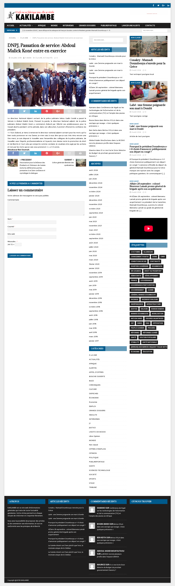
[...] (163, 173)
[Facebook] (153, 5)
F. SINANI (28, 57)
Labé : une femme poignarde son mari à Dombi (148, 106)
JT (90, 423)
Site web (11, 234)
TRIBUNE (93, 487)
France (134, 280)
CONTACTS (150, 25)
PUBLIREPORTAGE (109, 25)
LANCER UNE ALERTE (131, 25)
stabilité (135, 342)
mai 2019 (93, 289)
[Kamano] (92, 511)
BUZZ (91, 380)
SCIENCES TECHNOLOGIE (99, 470)
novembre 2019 (95, 272)
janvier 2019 (94, 293)
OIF (132, 323)
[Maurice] (92, 568)
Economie (93, 402)
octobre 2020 (94, 234)
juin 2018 (92, 323)
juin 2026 (93, 178)
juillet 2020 (93, 247)
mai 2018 (93, 328)
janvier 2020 (94, 268)
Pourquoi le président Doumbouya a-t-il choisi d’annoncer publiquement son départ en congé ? (107, 80)
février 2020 (94, 264)
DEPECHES (93, 393)
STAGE (91, 483)
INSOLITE (93, 414)
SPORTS (92, 478)
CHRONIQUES (94, 385)
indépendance (137, 304)
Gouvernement (137, 290)
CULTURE (93, 389)
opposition (158, 323)
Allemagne (148, 252)
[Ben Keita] (92, 540)
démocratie (136, 275)
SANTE (92, 466)
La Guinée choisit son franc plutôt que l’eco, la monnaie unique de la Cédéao (65, 546)
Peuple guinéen (137, 328)
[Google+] (163, 5)
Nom (10, 219)
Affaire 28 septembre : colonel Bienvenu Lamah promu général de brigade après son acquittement (107, 90)
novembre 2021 (95, 225)
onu (147, 323)
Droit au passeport (153, 271)
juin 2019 (92, 285)
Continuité (155, 261)
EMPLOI (92, 406)
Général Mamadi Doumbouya (143, 294)
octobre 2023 (94, 208)
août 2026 (93, 170)
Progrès (151, 328)
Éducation (147, 351)
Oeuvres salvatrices (154, 318)
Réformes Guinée (150, 332)
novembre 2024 (95, 187)
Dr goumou (136, 271)
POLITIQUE (93, 457)
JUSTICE (92, 427)
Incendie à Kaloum (150, 299)
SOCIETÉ (92, 474)
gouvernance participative (143, 285)
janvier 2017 (94, 340)
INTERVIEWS (68, 25)
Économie (135, 351)
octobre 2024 (94, 191)
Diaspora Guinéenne (139, 266)
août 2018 (93, 315)
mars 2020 (93, 259)
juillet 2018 (93, 319)
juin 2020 (93, 251)
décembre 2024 (95, 183)
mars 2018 (93, 336)
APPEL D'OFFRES (96, 372)
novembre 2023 (95, 204)
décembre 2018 (95, 298)
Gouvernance (146, 280)
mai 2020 (93, 255)
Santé (133, 337)
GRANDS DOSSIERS (87, 25)
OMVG (139, 323)
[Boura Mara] (92, 527)
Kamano (92, 107)
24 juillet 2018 (16, 57)
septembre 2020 (96, 238)
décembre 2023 (95, 200)
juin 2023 (92, 217)
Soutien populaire (148, 337)
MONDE (54, 25)
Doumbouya (157, 266)
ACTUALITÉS (25, 25)
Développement (151, 275)
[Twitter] (158, 5)
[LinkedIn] (168, 5)
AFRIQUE (42, 25)
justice (134, 309)
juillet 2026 (93, 174)
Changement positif (140, 256)
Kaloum (144, 309)
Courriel (11, 226)
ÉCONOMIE (94, 397)
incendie (134, 299)
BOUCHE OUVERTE (97, 376)
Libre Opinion (94, 436)
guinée (150, 290)
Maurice (92, 150)
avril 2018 (93, 332)
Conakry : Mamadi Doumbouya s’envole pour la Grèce (147, 63)
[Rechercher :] (154, 30)
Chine (154, 256)
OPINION (93, 453)
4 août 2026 (136, 70)
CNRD (163, 256)
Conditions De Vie (138, 261)
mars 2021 (93, 230)
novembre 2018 (95, 302)
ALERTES (93, 368)
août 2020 (93, 242)
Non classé (93, 444)
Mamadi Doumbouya (139, 313)
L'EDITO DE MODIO (97, 431)
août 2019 (93, 281)
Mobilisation (157, 313)
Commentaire (13, 199)
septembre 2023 (96, 212)
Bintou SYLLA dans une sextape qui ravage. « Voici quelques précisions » (106, 123)
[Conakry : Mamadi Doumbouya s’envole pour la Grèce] (148, 46)
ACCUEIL (10, 25)
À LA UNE (38, 57)
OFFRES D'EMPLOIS (97, 449)
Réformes (135, 332)
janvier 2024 (94, 195)
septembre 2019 (96, 276)
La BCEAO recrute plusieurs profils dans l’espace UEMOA (107, 143)
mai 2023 (93, 221)
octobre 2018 (94, 306)
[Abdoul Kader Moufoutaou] (92, 554)
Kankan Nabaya (157, 309)
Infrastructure (154, 304)
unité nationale (149, 342)
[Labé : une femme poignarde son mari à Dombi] (148, 91)
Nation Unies (136, 318)
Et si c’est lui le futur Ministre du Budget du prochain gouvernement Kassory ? (107, 153)
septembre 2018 (96, 311)
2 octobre (135, 252)
